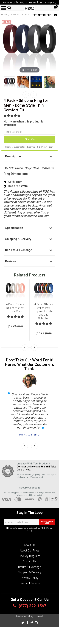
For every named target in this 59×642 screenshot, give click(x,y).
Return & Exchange (29, 567)
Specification (14, 228)
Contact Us (29, 561)
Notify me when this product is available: (23, 123)
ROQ (25, 616)
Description (13, 156)
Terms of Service (29, 583)
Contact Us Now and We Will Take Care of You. (36, 468)
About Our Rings (29, 550)
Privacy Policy (47, 147)
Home (4, 14)
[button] (12, 115)
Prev (25, 94)
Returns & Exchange (18, 250)
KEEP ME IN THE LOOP (47, 522)
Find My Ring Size (29, 556)
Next (33, 94)
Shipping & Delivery (18, 239)
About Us (29, 545)
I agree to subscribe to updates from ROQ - (30, 529)
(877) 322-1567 (32, 606)
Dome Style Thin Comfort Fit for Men (31, 14)
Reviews (10, 261)
